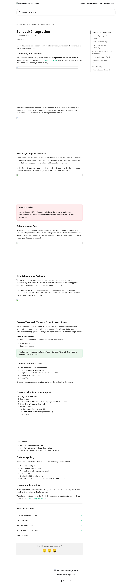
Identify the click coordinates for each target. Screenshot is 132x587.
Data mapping (97, 66)
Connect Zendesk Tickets (101, 57)
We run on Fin (67, 581)
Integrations (33, 24)
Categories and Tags (100, 42)
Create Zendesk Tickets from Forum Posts (102, 52)
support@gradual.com (48, 60)
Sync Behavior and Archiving (99, 46)
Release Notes (109, 3)
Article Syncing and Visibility (100, 37)
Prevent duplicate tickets (101, 70)
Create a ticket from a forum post (100, 61)
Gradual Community (94, 3)
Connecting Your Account (102, 32)
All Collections (21, 24)
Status (82, 3)
